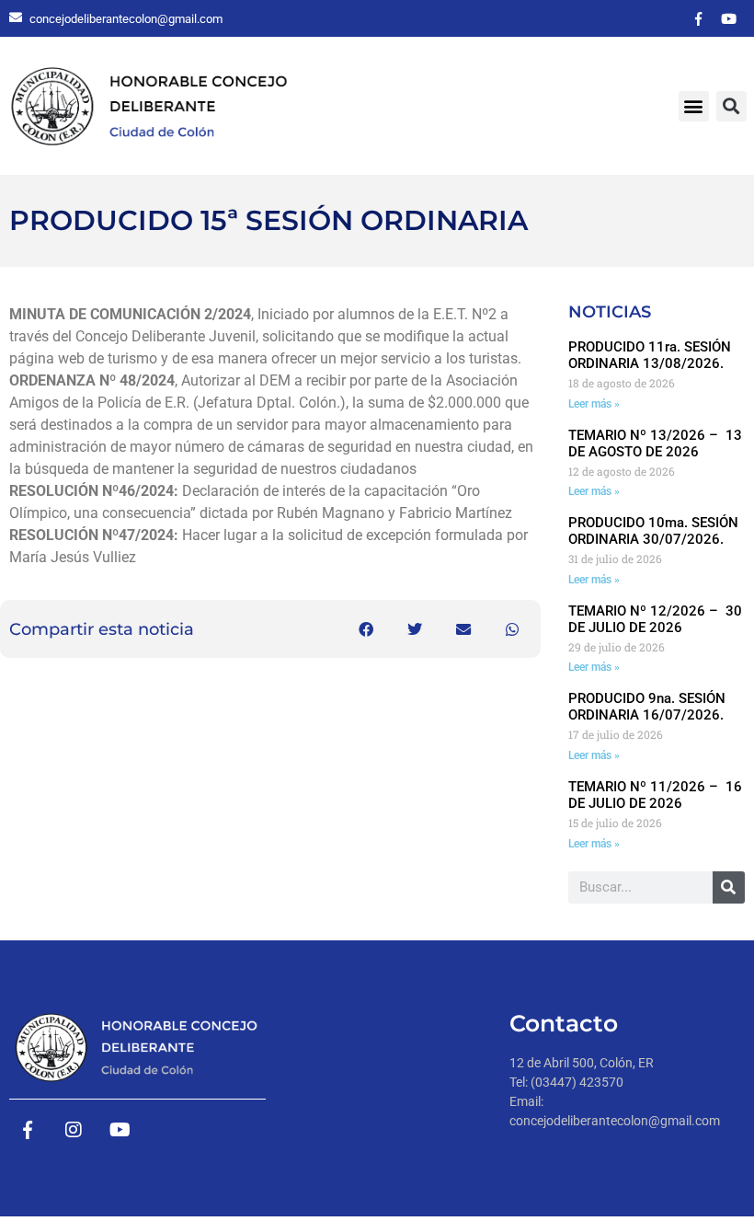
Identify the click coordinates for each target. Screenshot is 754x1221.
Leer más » (594, 403)
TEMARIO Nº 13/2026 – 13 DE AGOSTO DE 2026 (655, 443)
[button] (694, 106)
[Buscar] (729, 887)
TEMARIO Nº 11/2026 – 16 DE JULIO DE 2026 (655, 795)
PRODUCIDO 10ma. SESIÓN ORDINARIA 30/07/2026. (653, 530)
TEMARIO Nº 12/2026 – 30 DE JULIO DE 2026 (655, 619)
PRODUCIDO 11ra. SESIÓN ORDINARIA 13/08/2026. (649, 355)
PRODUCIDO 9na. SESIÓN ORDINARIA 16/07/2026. (646, 706)
